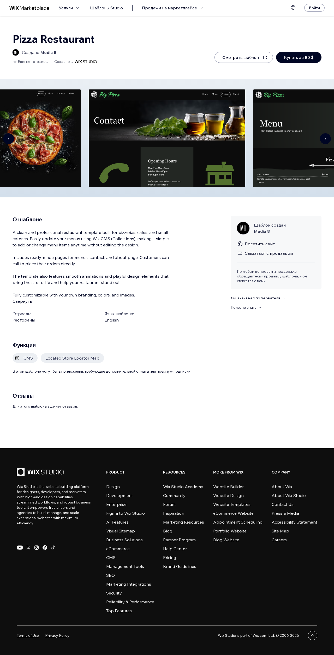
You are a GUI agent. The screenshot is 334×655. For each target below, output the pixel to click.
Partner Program (179, 539)
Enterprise (116, 504)
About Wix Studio (289, 495)
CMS (111, 557)
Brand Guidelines (179, 566)
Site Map (280, 530)
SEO (110, 575)
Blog (167, 530)
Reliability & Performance (130, 601)
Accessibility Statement (294, 522)
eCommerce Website (233, 513)
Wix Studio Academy (183, 486)
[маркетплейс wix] (29, 8)
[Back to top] (312, 635)
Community (174, 495)
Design (113, 486)
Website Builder (228, 486)
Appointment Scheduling (238, 522)
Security (114, 593)
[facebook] (45, 547)
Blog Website (226, 539)
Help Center (175, 548)
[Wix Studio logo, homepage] (41, 472)
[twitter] (28, 547)
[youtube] (20, 547)
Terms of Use (28, 635)
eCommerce (118, 548)
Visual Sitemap (120, 530)
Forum (169, 504)
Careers (279, 539)
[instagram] (36, 547)
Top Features (119, 610)
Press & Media (285, 513)
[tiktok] (53, 547)
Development (119, 495)
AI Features (117, 522)
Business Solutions (124, 539)
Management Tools (125, 566)
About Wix (282, 486)
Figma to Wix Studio (125, 513)
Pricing (169, 557)
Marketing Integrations (128, 584)
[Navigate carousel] (8, 138)
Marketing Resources (183, 522)
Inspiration (173, 513)
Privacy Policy (57, 635)
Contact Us (283, 504)
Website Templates (231, 504)
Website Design (228, 495)
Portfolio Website (230, 530)
